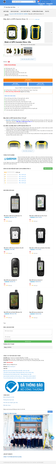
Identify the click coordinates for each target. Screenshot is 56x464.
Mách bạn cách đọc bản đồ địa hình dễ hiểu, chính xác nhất (16, 370)
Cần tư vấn (40, 84)
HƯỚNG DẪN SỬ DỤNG (37, 11)
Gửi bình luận (28, 341)
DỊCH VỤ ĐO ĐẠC (15, 11)
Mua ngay (28, 80)
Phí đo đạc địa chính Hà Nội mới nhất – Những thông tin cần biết (17, 374)
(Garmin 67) (38, 281)
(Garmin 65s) (38, 313)
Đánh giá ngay (48, 168)
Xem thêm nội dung (27, 151)
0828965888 (49, 4)
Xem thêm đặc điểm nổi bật (27, 59)
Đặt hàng (15, 84)
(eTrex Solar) (38, 249)
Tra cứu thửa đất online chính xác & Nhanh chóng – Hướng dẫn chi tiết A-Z (19, 378)
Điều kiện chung (6, 405)
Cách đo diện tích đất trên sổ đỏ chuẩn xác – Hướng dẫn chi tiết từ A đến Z (19, 376)
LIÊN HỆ (6, 15)
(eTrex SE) (12, 249)
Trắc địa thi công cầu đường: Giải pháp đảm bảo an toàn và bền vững (18, 372)
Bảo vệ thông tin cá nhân (8, 397)
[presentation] (4, 32)
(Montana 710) (13, 217)
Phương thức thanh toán (8, 399)
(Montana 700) (13, 313)
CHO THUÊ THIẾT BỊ (25, 11)
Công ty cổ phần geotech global (12, 456)
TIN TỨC (47, 11)
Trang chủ (11, 14)
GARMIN (26, 14)
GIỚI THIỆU (6, 11)
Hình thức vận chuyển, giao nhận (10, 402)
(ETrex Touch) (38, 217)
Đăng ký (50, 411)
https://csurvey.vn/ (11, 366)
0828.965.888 (41, 4)
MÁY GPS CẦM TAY (18, 14)
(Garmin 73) (12, 281)
